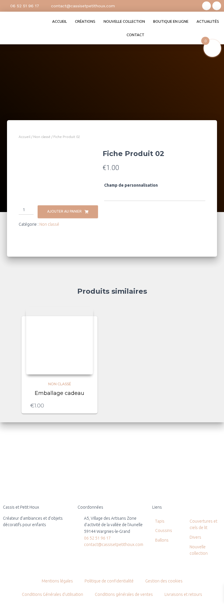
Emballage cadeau (59, 393)
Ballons (162, 540)
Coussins (163, 530)
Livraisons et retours (183, 594)
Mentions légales (57, 581)
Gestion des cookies (164, 581)
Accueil (59, 21)
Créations (85, 21)
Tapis (159, 521)
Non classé (41, 137)
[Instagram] (206, 5)
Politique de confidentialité (109, 581)
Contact (135, 35)
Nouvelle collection (124, 21)
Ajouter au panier (64, 211)
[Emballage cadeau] (59, 340)
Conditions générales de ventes (124, 594)
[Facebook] (216, 5)
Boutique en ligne (170, 21)
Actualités (208, 21)
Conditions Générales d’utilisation (52, 594)
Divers (195, 537)
